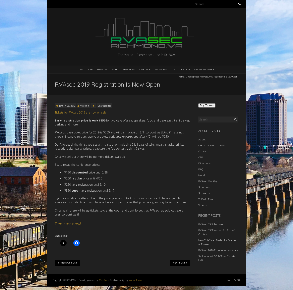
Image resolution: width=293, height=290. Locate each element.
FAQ (200, 169)
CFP (90, 69)
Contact (202, 151)
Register (101, 69)
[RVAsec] (146, 18)
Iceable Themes (136, 279)
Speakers (129, 69)
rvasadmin (84, 105)
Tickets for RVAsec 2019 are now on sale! (81, 112)
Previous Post (68, 263)
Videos (202, 205)
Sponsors (160, 69)
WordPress (104, 279)
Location (184, 69)
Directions (204, 163)
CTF (173, 69)
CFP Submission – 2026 (211, 145)
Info (81, 69)
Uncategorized (192, 76)
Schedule (144, 69)
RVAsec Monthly (204, 69)
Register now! (68, 223)
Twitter (236, 279)
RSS (228, 279)
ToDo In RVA (205, 199)
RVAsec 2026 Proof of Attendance (218, 250)
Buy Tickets (207, 105)
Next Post (179, 263)
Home (181, 76)
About (201, 139)
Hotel (115, 69)
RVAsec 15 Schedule (210, 224)
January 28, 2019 (67, 105)
